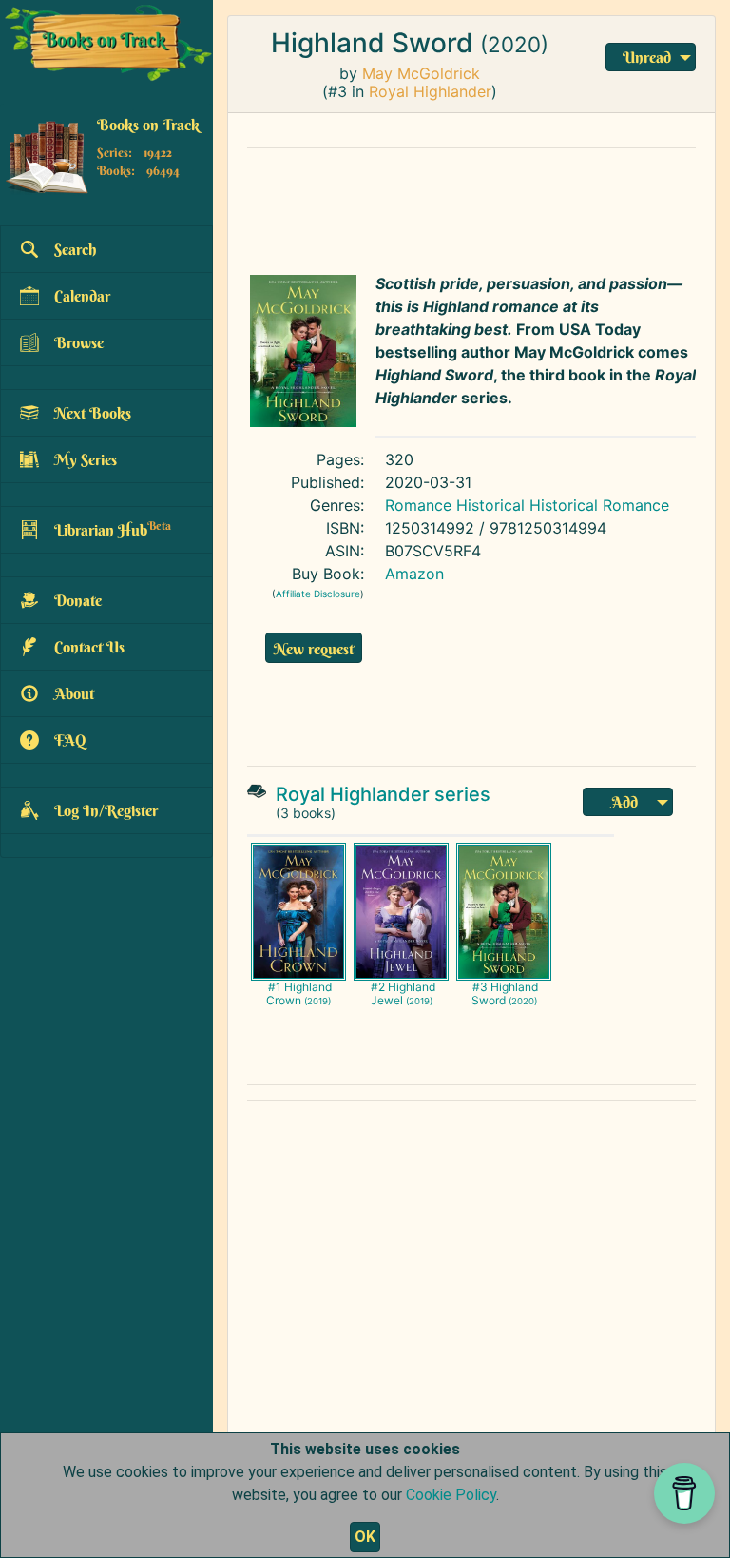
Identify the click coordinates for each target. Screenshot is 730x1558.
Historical (490, 505)
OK (365, 1537)
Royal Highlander (430, 91)
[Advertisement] (471, 206)
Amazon (414, 573)
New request (314, 648)
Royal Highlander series (383, 794)
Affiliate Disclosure (318, 593)
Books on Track (148, 124)
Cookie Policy (451, 1495)
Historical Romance (599, 505)
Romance (418, 505)
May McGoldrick (421, 73)
